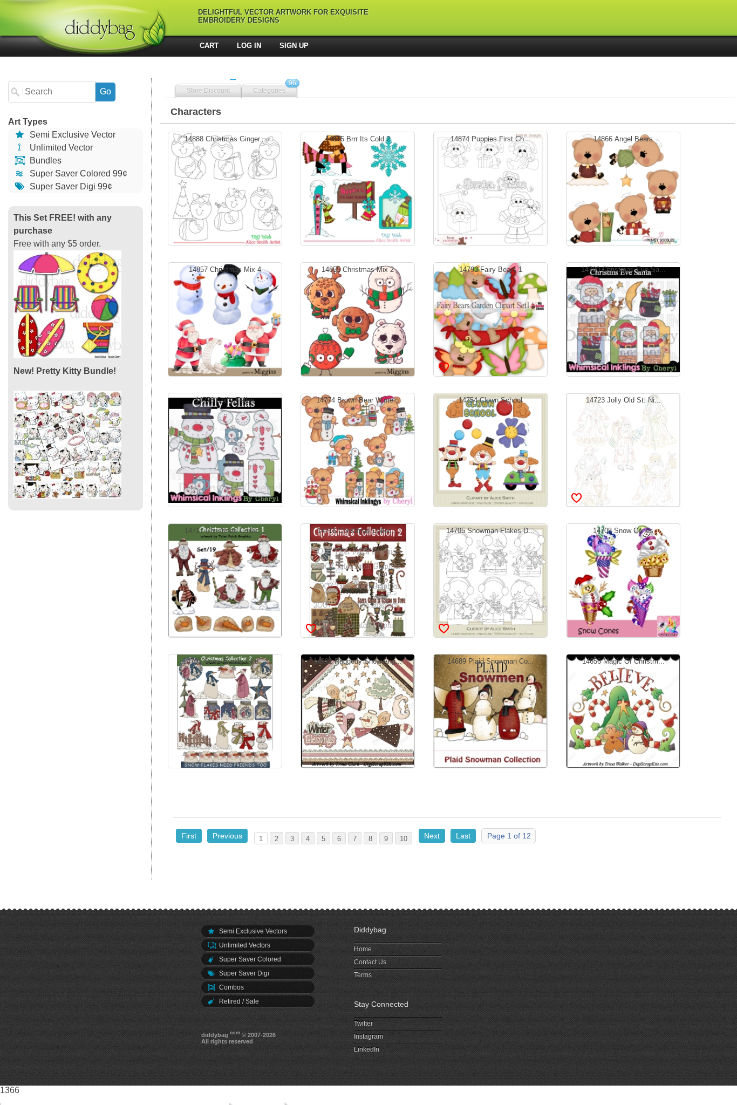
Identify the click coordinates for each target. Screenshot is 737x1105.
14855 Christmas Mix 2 (358, 317)
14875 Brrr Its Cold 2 (357, 187)
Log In (249, 46)
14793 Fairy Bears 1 (490, 317)
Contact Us (370, 962)
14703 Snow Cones (623, 579)
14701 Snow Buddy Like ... (225, 709)
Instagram (368, 1036)
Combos (230, 987)
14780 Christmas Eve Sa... (623, 317)
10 (403, 839)
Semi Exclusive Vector (71, 134)
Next (432, 835)
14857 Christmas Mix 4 (225, 317)
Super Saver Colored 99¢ (77, 173)
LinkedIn (366, 1049)
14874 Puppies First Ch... (490, 187)
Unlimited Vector (60, 147)
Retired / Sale (238, 1001)
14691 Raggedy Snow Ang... (357, 709)
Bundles (45, 160)
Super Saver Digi (243, 973)
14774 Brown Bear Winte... (358, 448)
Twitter (363, 1023)
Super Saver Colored (249, 959)
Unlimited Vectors (243, 945)
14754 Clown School (490, 448)
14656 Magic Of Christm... (623, 709)
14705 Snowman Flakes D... (490, 579)
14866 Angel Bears (623, 187)
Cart (209, 46)
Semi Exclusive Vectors (252, 931)
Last (463, 835)
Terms (363, 975)
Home (363, 949)
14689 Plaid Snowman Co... (490, 709)
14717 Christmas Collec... (225, 579)
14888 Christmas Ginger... (225, 187)
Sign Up (294, 46)
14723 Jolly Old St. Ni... (623, 448)
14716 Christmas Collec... (357, 579)
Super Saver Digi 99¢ (70, 186)
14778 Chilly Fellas (225, 448)
